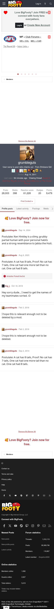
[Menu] (4, 3)
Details (27, 604)
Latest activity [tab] (22, 208)
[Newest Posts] (45, 3)
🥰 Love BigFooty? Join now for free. (27, 220)
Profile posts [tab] (7, 208)
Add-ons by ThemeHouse (11, 606)
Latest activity (7, 549)
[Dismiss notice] (49, 12)
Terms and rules (7, 474)
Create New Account (38, 25)
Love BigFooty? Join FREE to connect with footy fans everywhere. (31, 16)
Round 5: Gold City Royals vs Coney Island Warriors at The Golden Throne (27, 180)
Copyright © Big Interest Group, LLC (15, 514)
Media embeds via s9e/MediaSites (34, 606)
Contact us (5, 468)
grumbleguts (11, 230)
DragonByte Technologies (15, 604)
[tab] (18, 74)
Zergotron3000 (44, 557)
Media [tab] (46, 208)
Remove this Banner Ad (27, 141)
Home (4, 490)
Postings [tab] (36, 208)
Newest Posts (8, 532)
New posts (5, 539)
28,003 (5, 193)
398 (15, 193)
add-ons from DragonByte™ (33, 601)
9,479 (49, 193)
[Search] (50, 3)
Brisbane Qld (45, 166)
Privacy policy (7, 479)
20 (39, 193)
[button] (27, 463)
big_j (7, 285)
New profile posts (8, 544)
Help (3, 484)
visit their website (13, 55)
